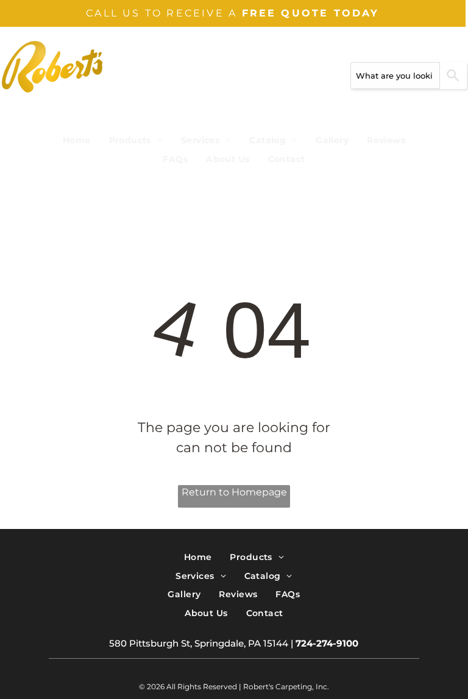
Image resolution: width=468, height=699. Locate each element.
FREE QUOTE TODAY (311, 13)
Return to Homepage (234, 492)
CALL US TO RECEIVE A (161, 13)
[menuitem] (77, 140)
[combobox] (395, 75)
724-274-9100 (327, 643)
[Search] (453, 75)
